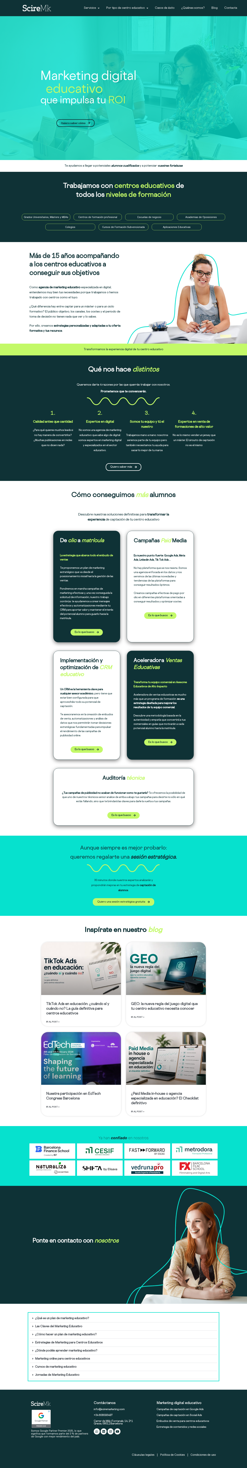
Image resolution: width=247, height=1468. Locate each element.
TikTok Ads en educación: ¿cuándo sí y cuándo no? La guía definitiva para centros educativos (77, 1008)
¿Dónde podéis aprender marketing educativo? (66, 1350)
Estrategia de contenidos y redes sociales (181, 1427)
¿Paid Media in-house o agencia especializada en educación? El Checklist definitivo (165, 1098)
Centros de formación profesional (97, 217)
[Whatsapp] (97, 1431)
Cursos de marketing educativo (56, 1367)
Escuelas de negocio (149, 217)
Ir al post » (52, 1021)
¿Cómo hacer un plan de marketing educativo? (66, 1334)
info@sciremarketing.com (109, 1409)
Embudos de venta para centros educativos (183, 1421)
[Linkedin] (104, 1431)
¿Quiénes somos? (193, 8)
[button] (123, 1318)
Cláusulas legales (143, 1454)
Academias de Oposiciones (201, 217)
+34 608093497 (103, 1415)
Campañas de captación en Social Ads (179, 1415)
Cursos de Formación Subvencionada (123, 227)
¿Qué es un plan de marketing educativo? (62, 1318)
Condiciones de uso (203, 1454)
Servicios (90, 8)
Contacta (230, 8)
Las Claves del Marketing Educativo (58, 1326)
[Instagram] (111, 1431)
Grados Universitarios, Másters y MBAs (46, 217)
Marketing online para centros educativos (62, 1358)
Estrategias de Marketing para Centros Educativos (69, 1342)
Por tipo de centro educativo (125, 8)
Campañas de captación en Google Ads (180, 1409)
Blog (214, 8)
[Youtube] (117, 1431)
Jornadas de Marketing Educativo (57, 1375)
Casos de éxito (165, 8)
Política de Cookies (172, 1454)
